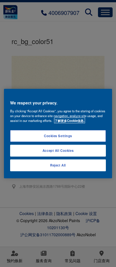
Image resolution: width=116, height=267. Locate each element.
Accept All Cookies (58, 150)
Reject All (58, 165)
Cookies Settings (58, 136)
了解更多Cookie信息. (69, 120)
